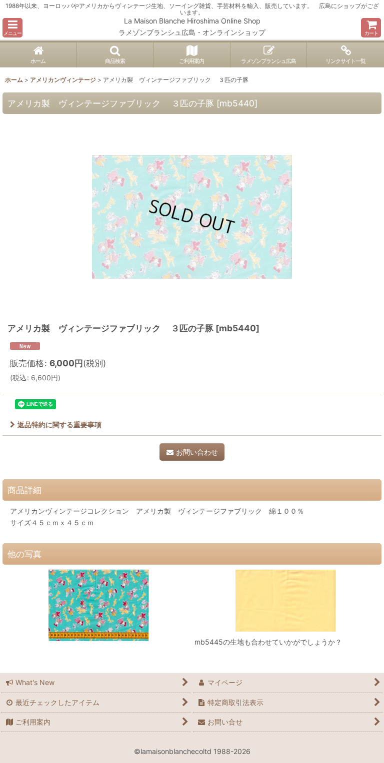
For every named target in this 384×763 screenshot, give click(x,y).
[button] (12, 27)
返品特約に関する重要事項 (60, 424)
